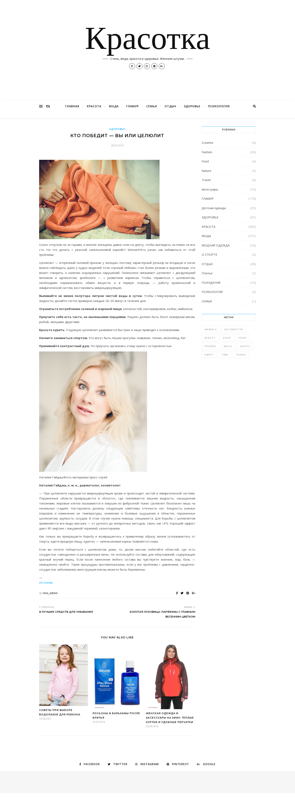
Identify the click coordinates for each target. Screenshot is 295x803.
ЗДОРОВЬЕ (192, 106)
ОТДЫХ (170, 106)
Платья (207, 273)
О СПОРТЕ (209, 254)
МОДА (114, 106)
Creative (207, 143)
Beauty (210, 337)
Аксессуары (210, 189)
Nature (206, 171)
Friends (210, 346)
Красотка (147, 40)
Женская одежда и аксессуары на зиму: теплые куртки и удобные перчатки (170, 718)
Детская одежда (214, 208)
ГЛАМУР (132, 106)
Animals (210, 329)
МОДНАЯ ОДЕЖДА (216, 245)
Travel (206, 180)
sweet (209, 354)
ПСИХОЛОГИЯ (219, 106)
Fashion (207, 152)
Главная (72, 106)
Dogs (227, 337)
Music (228, 346)
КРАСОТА (94, 106)
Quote (245, 346)
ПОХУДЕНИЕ (211, 282)
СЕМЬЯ (151, 106)
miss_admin (50, 593)
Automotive (233, 329)
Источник (46, 582)
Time (224, 354)
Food (205, 161)
